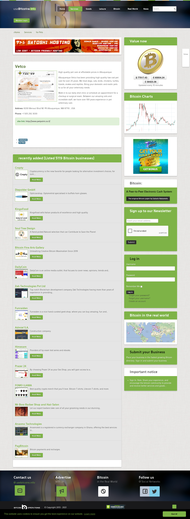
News (145, 9)
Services (74, 9)
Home (62, 9)
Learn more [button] (89, 514)
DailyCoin (21, 266)
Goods (89, 9)
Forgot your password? (139, 295)
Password (130, 275)
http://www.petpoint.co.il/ (38, 121)
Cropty (19, 167)
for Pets (22, 143)
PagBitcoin (21, 445)
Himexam (21, 346)
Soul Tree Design (25, 228)
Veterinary (23, 140)
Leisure (102, 9)
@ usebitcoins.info (24, 482)
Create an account (137, 301)
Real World (133, 9)
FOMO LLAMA (23, 385)
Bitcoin (116, 9)
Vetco (20, 66)
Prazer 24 (20, 366)
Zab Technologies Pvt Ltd (30, 286)
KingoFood (21, 209)
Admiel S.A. (22, 327)
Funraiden (21, 308)
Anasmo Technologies (28, 423)
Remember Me (133, 286)
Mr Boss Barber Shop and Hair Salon (37, 404)
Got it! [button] (174, 514)
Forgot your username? (139, 298)
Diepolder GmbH (25, 189)
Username (131, 264)
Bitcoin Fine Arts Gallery (29, 247)
